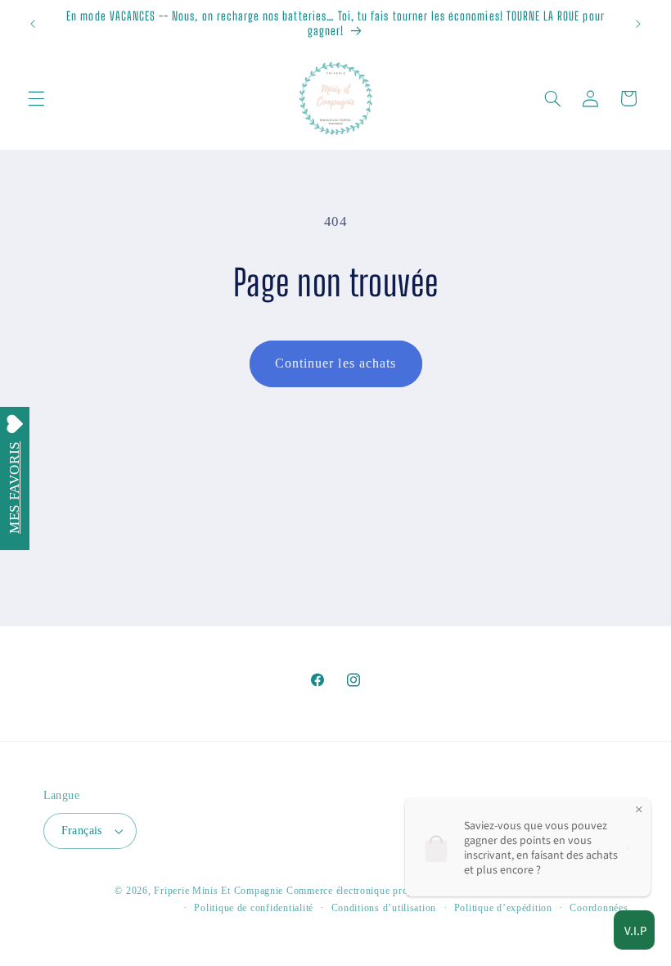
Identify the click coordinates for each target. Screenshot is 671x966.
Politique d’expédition (503, 908)
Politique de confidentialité (253, 908)
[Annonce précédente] (33, 24)
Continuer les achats (335, 363)
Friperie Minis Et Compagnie (218, 891)
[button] (36, 98)
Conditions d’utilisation (384, 908)
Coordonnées (599, 908)
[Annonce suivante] (638, 24)
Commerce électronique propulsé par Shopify (386, 891)
